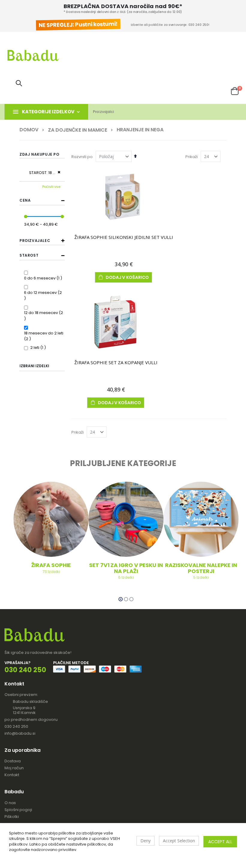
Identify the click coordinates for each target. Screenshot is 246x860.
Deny (145, 840)
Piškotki (11, 816)
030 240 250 (16, 726)
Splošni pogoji (18, 810)
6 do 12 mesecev (44, 292)
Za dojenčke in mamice (77, 130)
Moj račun (14, 768)
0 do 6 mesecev (44, 278)
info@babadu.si (19, 733)
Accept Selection (179, 840)
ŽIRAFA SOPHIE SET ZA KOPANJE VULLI (116, 362)
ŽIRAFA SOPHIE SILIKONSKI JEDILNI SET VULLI (123, 237)
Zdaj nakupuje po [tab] (39, 154)
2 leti (38, 347)
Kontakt (11, 775)
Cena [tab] (25, 200)
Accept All (220, 842)
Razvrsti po (82, 157)
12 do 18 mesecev (44, 313)
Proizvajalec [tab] (35, 240)
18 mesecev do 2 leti (43, 336)
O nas (10, 803)
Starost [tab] (29, 255)
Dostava (12, 761)
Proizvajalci (103, 111)
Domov (29, 130)
